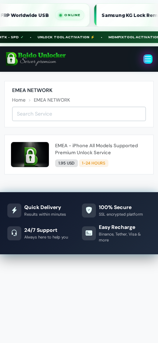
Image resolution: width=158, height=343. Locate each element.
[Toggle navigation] (147, 59)
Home (18, 100)
